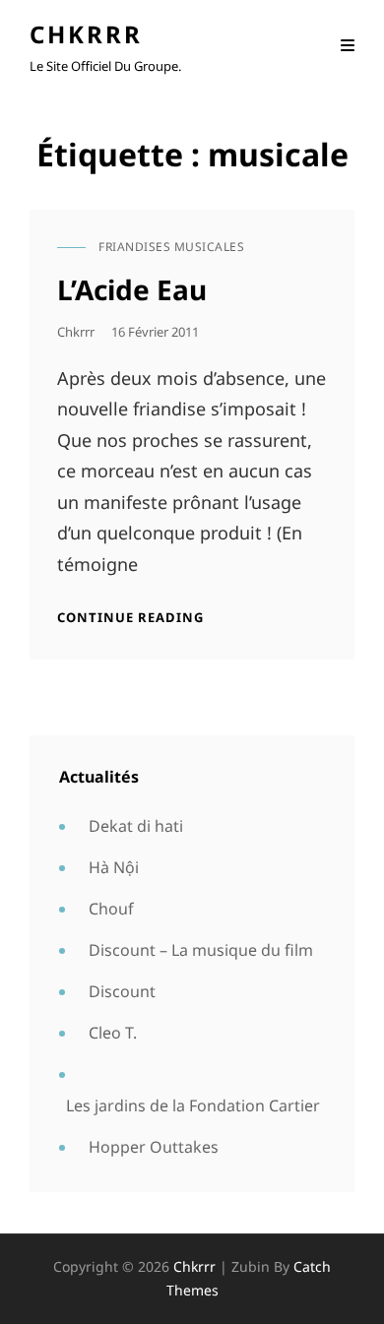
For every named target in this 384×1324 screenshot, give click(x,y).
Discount (122, 991)
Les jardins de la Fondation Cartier (193, 1105)
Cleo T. (113, 1032)
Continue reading (130, 617)
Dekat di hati (136, 826)
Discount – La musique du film (201, 950)
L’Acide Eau (132, 289)
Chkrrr (86, 34)
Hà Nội (114, 867)
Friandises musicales (171, 246)
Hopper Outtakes (154, 1147)
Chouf (111, 908)
